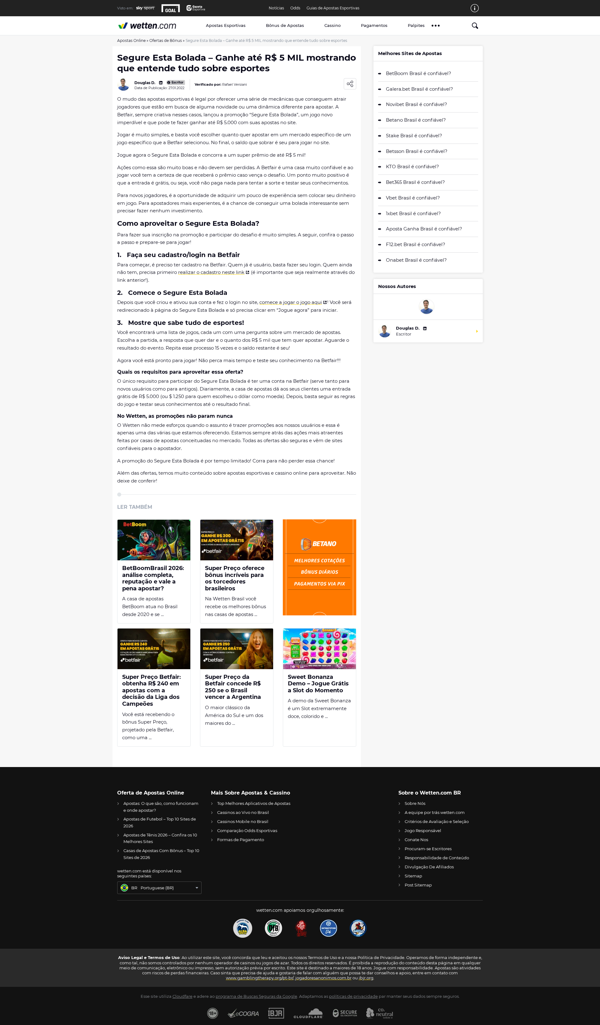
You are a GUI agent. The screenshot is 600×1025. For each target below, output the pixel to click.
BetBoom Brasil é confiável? (418, 73)
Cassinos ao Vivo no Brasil (243, 812)
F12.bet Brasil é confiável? (415, 244)
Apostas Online (131, 40)
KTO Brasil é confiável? (412, 166)
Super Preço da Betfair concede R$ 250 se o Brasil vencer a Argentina (233, 687)
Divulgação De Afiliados (429, 866)
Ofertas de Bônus (165, 40)
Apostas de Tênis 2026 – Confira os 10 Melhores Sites (160, 838)
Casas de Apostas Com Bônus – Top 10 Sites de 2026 (161, 854)
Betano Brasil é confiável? (416, 120)
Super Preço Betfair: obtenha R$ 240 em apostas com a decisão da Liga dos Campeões (151, 690)
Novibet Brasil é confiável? (416, 104)
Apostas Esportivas (226, 25)
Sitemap (413, 875)
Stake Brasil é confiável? (414, 136)
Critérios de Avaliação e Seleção (437, 821)
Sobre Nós (415, 803)
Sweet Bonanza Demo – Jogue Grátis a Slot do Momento (318, 684)
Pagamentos (374, 25)
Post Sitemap (418, 884)
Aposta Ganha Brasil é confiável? (424, 229)
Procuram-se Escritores (428, 848)
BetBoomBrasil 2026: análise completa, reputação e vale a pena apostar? (153, 578)
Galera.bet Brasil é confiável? (419, 89)
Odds (295, 8)
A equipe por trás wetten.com (435, 812)
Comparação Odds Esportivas (247, 830)
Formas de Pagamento (240, 839)
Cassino (332, 25)
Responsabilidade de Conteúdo (437, 857)
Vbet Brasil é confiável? (413, 198)
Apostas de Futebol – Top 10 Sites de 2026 (159, 822)
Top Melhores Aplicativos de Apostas (253, 803)
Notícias (276, 8)
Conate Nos (416, 839)
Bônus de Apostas (285, 25)
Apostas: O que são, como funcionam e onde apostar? (160, 806)
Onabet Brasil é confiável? (416, 260)
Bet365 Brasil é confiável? (415, 182)
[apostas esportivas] (153, 25)
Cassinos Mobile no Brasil (242, 821)
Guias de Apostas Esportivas (333, 8)
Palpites (416, 25)
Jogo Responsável (423, 830)
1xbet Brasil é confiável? (413, 213)
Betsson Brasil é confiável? (417, 151)
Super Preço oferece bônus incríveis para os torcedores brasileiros (234, 578)
